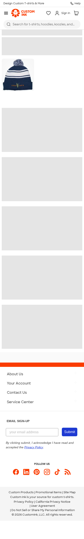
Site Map (70, 492)
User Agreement (43, 506)
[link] (22, 13)
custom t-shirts (62, 497)
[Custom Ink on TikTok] (57, 472)
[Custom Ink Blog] (68, 472)
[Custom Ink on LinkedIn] (26, 472)
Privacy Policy (24, 502)
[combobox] (42, 24)
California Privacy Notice (53, 502)
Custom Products (21, 492)
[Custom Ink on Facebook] (16, 472)
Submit (69, 432)
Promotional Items (49, 492)
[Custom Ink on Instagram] (47, 472)
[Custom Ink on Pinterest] (37, 472)
